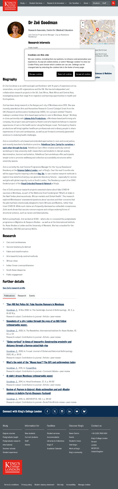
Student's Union (78, 441)
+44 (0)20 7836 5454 (99, 433)
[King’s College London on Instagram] (62, 411)
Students (96, 3)
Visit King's (78, 445)
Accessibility (70, 485)
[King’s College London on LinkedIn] (69, 411)
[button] (97, 30)
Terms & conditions (11, 485)
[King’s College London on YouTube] (77, 411)
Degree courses (12, 434)
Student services (56, 434)
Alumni (34, 445)
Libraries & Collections (56, 441)
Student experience (12, 452)
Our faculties (75, 3)
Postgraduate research (12, 441)
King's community (78, 452)
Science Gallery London (27, 170)
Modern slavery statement (44, 485)
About (88, 3)
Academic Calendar (56, 449)
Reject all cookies (65, 74)
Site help (60, 485)
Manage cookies (84, 485)
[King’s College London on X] (55, 411)
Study (24, 3)
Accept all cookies (83, 74)
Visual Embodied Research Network (36, 184)
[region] (59, 65)
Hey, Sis (41, 174)
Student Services (37, 3)
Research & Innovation (57, 3)
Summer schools (12, 449)
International (12, 445)
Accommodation (56, 437)
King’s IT (56, 445)
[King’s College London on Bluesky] (84, 411)
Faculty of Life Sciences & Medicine (97, 73)
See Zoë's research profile (14, 288)
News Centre (78, 434)
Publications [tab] (9, 296)
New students (34, 434)
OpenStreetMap (103, 44)
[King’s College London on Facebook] (47, 411)
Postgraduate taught (12, 437)
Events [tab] (32, 296)
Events (78, 437)
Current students (34, 437)
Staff (104, 3)
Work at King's (78, 449)
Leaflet (94, 44)
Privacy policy (26, 485)
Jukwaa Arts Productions (35, 119)
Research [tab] (22, 296)
